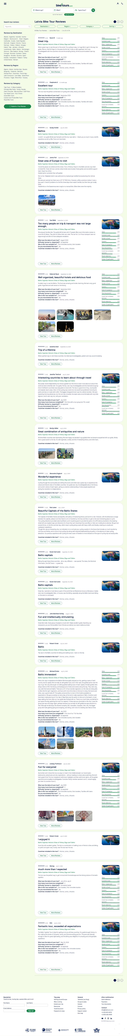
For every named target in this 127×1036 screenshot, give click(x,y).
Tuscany (25, 78)
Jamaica (14, 47)
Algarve (6, 69)
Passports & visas (59, 1011)
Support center (82, 1011)
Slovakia (13, 55)
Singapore (7, 55)
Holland (17, 45)
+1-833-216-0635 (107, 1014)
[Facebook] (105, 1018)
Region (66, 26)
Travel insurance (58, 1009)
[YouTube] (102, 1018)
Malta (14, 49)
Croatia (13, 41)
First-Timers (18, 93)
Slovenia (19, 55)
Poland (26, 51)
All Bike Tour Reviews (41, 30)
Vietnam (15, 60)
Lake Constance (9, 76)
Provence (7, 78)
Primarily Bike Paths (10, 89)
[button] (5, 4)
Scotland (18, 53)
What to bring (58, 1002)
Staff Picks (26, 91)
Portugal (6, 53)
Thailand (19, 58)
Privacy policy (82, 1009)
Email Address (7, 1008)
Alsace (11, 69)
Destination (44, 26)
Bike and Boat (18, 91)
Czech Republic (20, 41)
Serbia (24, 53)
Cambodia (7, 41)
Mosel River (25, 76)
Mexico (19, 49)
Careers (80, 1004)
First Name (6, 1003)
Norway (21, 51)
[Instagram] (108, 1018)
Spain (24, 55)
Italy (10, 47)
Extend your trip (58, 1004)
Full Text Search (58, 14)
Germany (6, 45)
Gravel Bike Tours (9, 96)
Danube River (8, 73)
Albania (6, 37)
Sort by (111, 26)
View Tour (43, 72)
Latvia (66, 68)
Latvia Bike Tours (54, 30)
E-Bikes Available (16, 87)
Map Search (70, 14)
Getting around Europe (60, 999)
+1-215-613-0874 (107, 1012)
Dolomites (16, 73)
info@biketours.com (107, 1010)
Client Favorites (8, 91)
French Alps (23, 73)
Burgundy (7, 71)
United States (8, 60)
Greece (12, 45)
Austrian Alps (18, 69)
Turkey (25, 58)
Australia (18, 37)
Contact (80, 1006)
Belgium (6, 39)
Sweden (6, 58)
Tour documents (106, 1004)
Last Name (30, 1003)
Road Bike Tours (9, 100)
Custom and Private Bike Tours (13, 98)
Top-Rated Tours (9, 93)
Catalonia (13, 71)
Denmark (6, 43)
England (12, 43)
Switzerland (13, 58)
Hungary (23, 45)
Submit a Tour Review (18, 106)
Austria (24, 37)
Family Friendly (21, 89)
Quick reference (106, 999)
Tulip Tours (7, 87)
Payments (104, 1002)
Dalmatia (19, 71)
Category (89, 26)
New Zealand (14, 51)
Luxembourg (7, 49)
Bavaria (25, 69)
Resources (57, 1006)
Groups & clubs (82, 1002)
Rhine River (18, 78)
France (24, 43)
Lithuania (71, 68)
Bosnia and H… (14, 39)
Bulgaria (25, 39)
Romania (12, 53)
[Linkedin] (111, 1018)
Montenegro (25, 49)
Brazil (20, 39)
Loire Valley (18, 76)
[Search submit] (29, 26)
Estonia (62, 68)
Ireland (6, 47)
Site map (80, 1013)
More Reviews (55, 72)
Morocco (6, 51)
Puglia (12, 78)
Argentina (12, 37)
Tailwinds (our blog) (83, 999)
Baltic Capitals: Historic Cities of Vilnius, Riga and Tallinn (56, 44)
